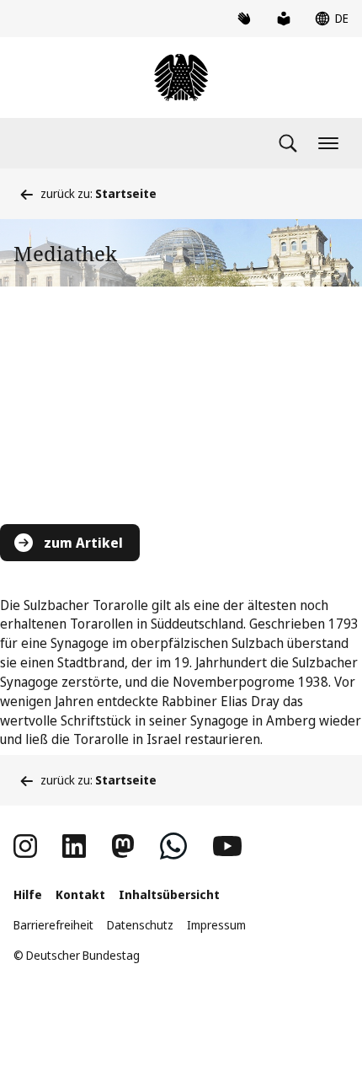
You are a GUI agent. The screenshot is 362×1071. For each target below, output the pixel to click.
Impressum (216, 925)
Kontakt (80, 894)
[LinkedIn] (74, 846)
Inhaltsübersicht (169, 894)
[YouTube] (227, 846)
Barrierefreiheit (53, 925)
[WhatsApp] (173, 846)
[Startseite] (181, 77)
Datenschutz (140, 925)
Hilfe (27, 894)
